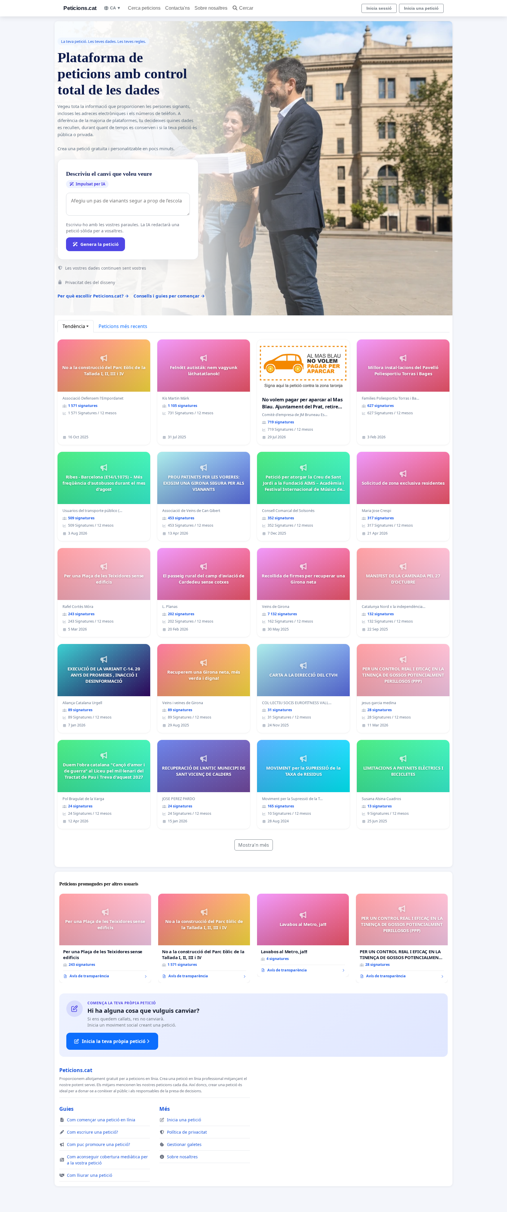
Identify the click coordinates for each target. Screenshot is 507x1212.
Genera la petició (99, 244)
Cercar (246, 8)
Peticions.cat (80, 8)
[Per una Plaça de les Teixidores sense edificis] (105, 938)
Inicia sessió (379, 8)
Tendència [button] (73, 326)
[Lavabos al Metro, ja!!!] (303, 935)
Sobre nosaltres (211, 8)
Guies (66, 1108)
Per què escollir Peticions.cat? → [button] (93, 296)
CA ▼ (115, 8)
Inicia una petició (421, 8)
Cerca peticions (144, 8)
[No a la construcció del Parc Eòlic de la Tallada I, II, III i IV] (204, 938)
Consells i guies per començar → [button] (169, 296)
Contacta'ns (177, 8)
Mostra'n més (253, 845)
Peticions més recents (123, 326)
